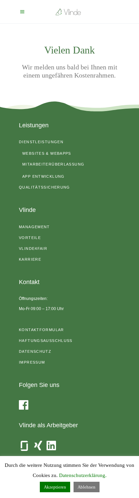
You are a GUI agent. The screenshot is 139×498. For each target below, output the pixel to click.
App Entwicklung (43, 176)
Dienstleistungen (41, 142)
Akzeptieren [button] (55, 487)
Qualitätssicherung (44, 187)
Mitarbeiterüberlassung (53, 164)
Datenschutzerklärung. (83, 475)
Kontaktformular (41, 330)
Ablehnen (86, 487)
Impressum (32, 362)
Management (34, 227)
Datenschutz (35, 351)
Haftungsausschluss (46, 341)
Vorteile (30, 238)
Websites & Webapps (46, 153)
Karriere (30, 259)
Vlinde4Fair (33, 248)
